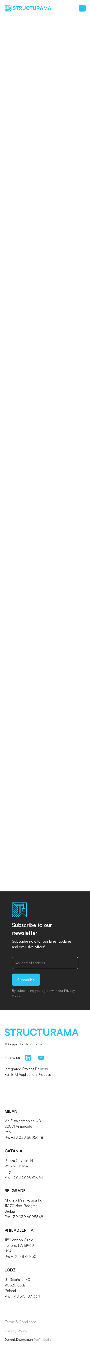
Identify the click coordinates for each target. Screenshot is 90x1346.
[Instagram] (26, 374)
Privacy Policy (16, 1331)
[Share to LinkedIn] (49, 403)
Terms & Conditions (20, 1321)
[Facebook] (13, 374)
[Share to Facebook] (23, 403)
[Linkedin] (39, 374)
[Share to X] (36, 403)
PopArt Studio (42, 1339)
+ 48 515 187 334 (25, 1296)
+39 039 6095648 (27, 1137)
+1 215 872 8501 (24, 1256)
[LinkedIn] (28, 1057)
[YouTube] (41, 1057)
